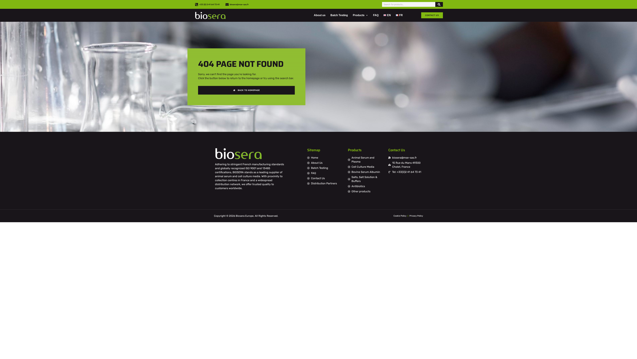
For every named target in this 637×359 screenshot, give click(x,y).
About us (319, 15)
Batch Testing (339, 15)
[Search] (439, 4)
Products (358, 15)
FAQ (376, 15)
